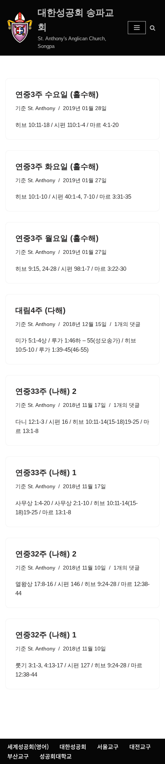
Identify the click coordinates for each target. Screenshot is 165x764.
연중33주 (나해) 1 (45, 472)
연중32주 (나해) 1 (45, 635)
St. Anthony (41, 108)
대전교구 (140, 747)
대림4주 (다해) (40, 310)
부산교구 (18, 756)
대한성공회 (72, 747)
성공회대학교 (56, 756)
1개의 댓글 (127, 324)
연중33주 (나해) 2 (45, 391)
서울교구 (108, 747)
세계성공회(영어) (28, 747)
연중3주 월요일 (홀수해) (57, 238)
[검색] (152, 28)
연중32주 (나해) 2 (45, 554)
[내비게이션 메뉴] (137, 27)
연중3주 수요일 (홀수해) (57, 94)
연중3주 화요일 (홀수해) (57, 166)
